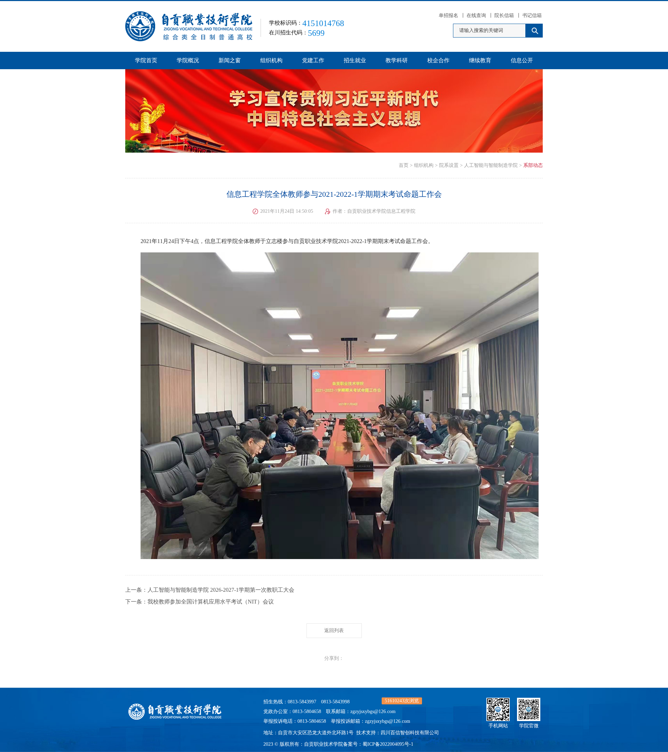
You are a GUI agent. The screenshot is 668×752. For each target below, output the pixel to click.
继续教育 (480, 60)
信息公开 (522, 60)
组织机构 (271, 60)
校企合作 (438, 60)
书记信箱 (532, 15)
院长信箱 (504, 15)
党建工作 (313, 60)
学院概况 (188, 60)
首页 (403, 165)
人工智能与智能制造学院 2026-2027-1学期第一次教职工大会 (221, 590)
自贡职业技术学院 (323, 744)
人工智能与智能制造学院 (491, 165)
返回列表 (334, 630)
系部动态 (533, 165)
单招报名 (448, 15)
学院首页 (146, 60)
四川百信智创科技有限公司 (410, 732)
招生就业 (355, 60)
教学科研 (396, 60)
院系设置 (449, 165)
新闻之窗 (229, 60)
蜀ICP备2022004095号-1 (388, 744)
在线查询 (476, 15)
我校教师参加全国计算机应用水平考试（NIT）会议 (211, 602)
